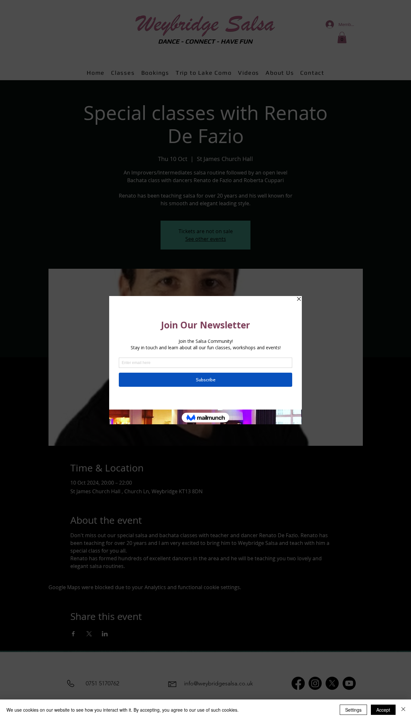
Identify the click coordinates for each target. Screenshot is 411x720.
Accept (383, 710)
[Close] (403, 710)
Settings (353, 710)
